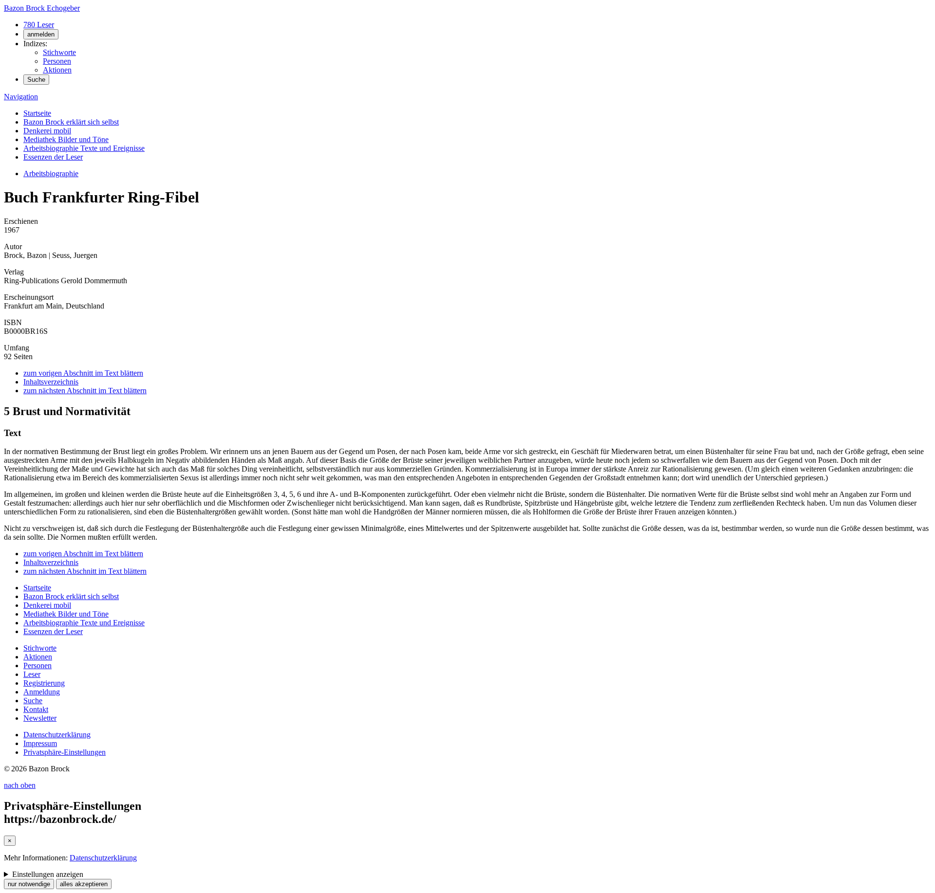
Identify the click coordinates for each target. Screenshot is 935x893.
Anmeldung (41, 692)
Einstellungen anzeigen (47, 874)
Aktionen (57, 70)
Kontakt (35, 709)
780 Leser (38, 24)
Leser (31, 674)
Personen (57, 61)
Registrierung (44, 683)
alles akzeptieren (84, 884)
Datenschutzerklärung (57, 734)
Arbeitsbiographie (50, 173)
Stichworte (59, 52)
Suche (36, 79)
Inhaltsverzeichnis (50, 382)
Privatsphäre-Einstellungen (64, 752)
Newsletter (39, 718)
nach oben (20, 785)
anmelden (41, 34)
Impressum (40, 743)
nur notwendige (29, 884)
